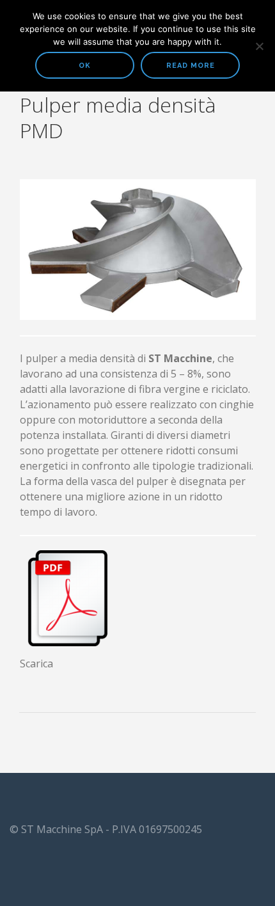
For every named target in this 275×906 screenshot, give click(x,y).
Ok (85, 65)
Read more (190, 65)
